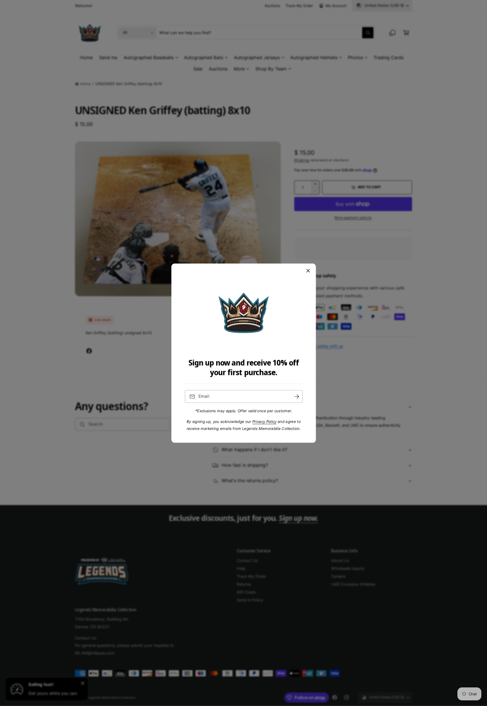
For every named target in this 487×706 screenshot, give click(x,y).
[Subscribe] (296, 396)
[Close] (308, 270)
